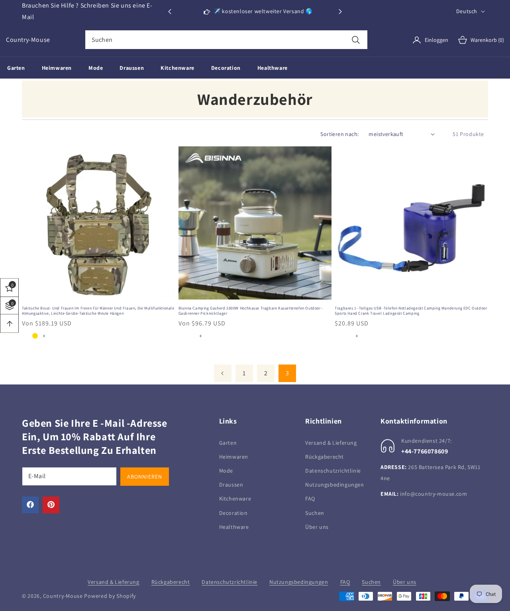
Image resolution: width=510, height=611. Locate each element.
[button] (340, 12)
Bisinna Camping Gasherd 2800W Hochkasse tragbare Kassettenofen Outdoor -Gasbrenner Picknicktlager (250, 311)
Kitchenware (235, 498)
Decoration (233, 512)
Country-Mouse (63, 595)
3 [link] (287, 373)
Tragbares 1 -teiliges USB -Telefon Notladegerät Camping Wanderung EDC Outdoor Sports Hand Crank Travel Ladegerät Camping (411, 311)
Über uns (317, 526)
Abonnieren (144, 476)
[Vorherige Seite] (222, 373)
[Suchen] (356, 40)
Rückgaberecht (324, 456)
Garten (228, 442)
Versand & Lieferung (331, 442)
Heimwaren (233, 456)
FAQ (310, 498)
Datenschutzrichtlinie (333, 470)
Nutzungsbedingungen (334, 484)
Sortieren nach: (339, 134)
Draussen (231, 484)
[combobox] (226, 40)
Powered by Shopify (110, 595)
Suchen (314, 512)
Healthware (234, 526)
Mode (226, 470)
